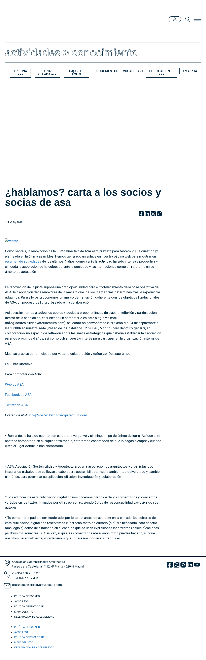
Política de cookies (27, 596)
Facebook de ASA (18, 395)
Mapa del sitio (23, 611)
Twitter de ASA (16, 405)
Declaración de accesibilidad (34, 616)
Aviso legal (22, 601)
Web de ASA (14, 384)
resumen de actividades (23, 261)
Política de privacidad (29, 606)
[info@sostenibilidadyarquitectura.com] (7, 586)
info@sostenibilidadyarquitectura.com (58, 415)
